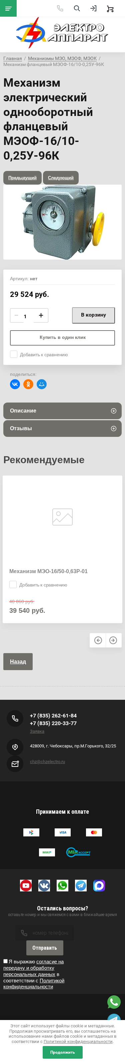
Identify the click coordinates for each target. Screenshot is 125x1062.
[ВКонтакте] (15, 384)
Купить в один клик (63, 337)
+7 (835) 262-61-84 (53, 715)
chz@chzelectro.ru (47, 761)
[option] (62, 222)
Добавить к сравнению (44, 354)
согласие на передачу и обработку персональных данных (33, 968)
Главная (12, 58)
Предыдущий (22, 177)
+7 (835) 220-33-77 (53, 723)
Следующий (61, 177)
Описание (23, 411)
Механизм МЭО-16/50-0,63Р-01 (48, 571)
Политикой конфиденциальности (33, 984)
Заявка (37, 731)
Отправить (44, 948)
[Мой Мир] (42, 384)
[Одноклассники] (28, 384)
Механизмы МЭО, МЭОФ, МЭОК (62, 58)
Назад (18, 661)
